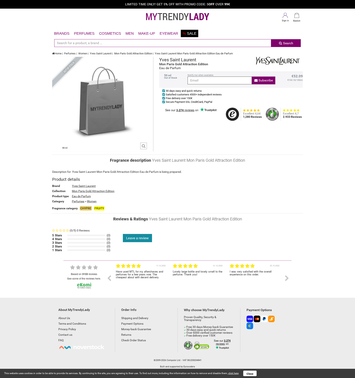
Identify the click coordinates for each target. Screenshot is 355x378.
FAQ (61, 340)
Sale (189, 33)
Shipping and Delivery (134, 318)
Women (82, 53)
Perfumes (84, 33)
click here (233, 373)
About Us (64, 318)
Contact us (65, 334)
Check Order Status (133, 340)
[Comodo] (202, 345)
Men (130, 33)
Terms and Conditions (72, 323)
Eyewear (169, 33)
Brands (61, 33)
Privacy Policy (67, 329)
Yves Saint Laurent (101, 53)
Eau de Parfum (81, 196)
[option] (141, 278)
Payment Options (132, 323)
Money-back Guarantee (136, 329)
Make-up (146, 33)
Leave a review (137, 238)
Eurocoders (189, 366)
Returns (126, 334)
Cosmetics (110, 33)
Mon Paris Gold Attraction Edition (133, 53)
